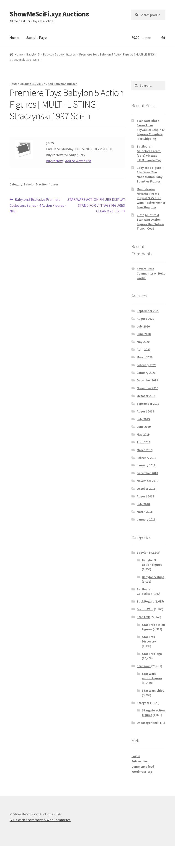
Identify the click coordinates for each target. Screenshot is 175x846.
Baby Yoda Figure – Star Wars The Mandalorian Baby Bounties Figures (150, 174)
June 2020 (144, 334)
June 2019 (144, 427)
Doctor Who (145, 609)
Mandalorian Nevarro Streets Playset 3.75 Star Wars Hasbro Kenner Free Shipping (151, 198)
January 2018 (146, 519)
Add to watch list (78, 161)
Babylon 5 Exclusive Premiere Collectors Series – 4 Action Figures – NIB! (38, 205)
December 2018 (147, 473)
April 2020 (143, 349)
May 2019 (143, 434)
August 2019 (145, 411)
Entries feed (140, 761)
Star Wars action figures (152, 676)
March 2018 (144, 512)
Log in (135, 756)
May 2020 (143, 342)
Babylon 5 (33, 54)
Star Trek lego (152, 654)
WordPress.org (141, 771)
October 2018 (146, 488)
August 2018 (145, 496)
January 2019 (146, 465)
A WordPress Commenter (145, 271)
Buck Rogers (145, 601)
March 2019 (144, 450)
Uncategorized (147, 723)
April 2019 (143, 442)
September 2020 (148, 311)
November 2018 (147, 481)
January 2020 (146, 373)
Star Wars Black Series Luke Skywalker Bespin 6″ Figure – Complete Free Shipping (151, 130)
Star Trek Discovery (149, 639)
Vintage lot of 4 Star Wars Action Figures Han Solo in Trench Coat (150, 221)
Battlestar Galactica (144, 591)
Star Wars (144, 666)
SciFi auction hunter (62, 84)
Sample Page (36, 37)
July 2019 (143, 419)
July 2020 (143, 326)
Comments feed (142, 766)
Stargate (143, 703)
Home (14, 37)
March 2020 (144, 357)
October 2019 (146, 396)
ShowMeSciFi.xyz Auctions (49, 14)
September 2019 (148, 404)
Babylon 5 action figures (59, 54)
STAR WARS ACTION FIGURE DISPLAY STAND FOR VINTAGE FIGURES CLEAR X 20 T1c (96, 205)
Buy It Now (54, 161)
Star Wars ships (153, 690)
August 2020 (145, 319)
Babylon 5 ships (153, 577)
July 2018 (143, 504)
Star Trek (143, 617)
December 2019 (147, 380)
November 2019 (147, 388)
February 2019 (146, 458)
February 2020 (146, 365)
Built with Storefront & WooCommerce (40, 819)
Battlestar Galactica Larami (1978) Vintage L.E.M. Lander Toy (149, 153)
